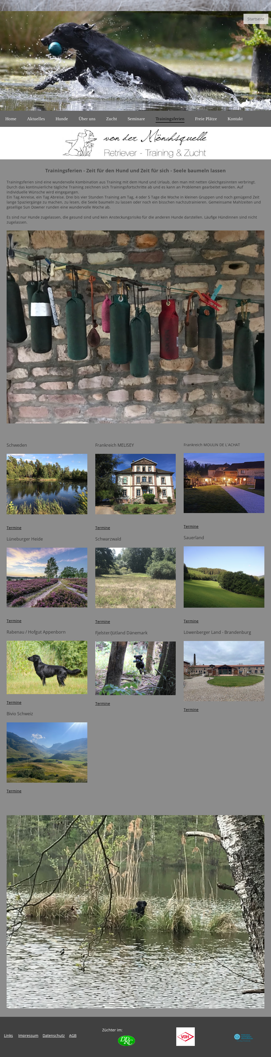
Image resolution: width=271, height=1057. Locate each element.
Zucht (111, 118)
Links (8, 1035)
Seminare (136, 118)
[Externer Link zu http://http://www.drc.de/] (126, 1044)
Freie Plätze (206, 118)
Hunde (62, 118)
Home (10, 118)
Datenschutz (54, 1035)
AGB (72, 1035)
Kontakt (235, 118)
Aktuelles (36, 118)
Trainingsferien (170, 118)
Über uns (87, 118)
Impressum (28, 1035)
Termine (14, 527)
